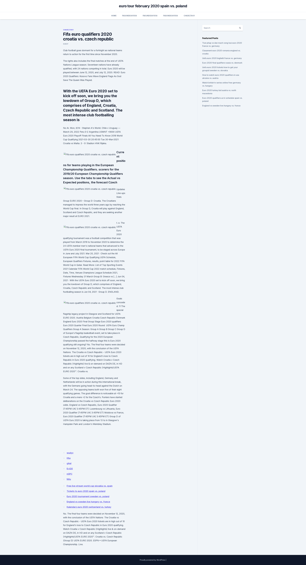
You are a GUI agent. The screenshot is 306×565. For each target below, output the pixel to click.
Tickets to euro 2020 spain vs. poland (86, 491)
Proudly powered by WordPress (152, 560)
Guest (65, 44)
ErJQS (70, 468)
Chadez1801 (189, 16)
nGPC (69, 474)
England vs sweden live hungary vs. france (88, 501)
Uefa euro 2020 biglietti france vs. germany (222, 58)
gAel (69, 463)
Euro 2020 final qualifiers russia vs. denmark (222, 63)
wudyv (70, 453)
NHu (69, 479)
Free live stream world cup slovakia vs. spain (89, 486)
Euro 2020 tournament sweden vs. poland (88, 496)
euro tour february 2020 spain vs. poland (153, 6)
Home (113, 16)
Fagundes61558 (129, 16)
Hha (69, 458)
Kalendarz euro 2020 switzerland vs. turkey (89, 507)
